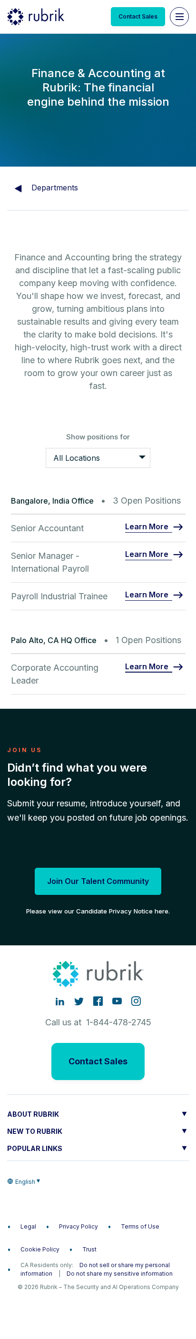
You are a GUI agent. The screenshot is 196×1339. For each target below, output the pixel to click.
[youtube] (117, 1001)
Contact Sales (137, 16)
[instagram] (136, 1001)
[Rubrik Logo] (35, 17)
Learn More (146, 527)
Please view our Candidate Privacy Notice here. (98, 911)
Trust (89, 1249)
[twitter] (78, 1001)
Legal (28, 1226)
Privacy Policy (78, 1226)
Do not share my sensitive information (120, 1273)
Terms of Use (140, 1226)
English (25, 1182)
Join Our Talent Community (98, 881)
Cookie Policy (39, 1249)
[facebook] (98, 1001)
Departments (53, 187)
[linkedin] (59, 1001)
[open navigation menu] (179, 16)
